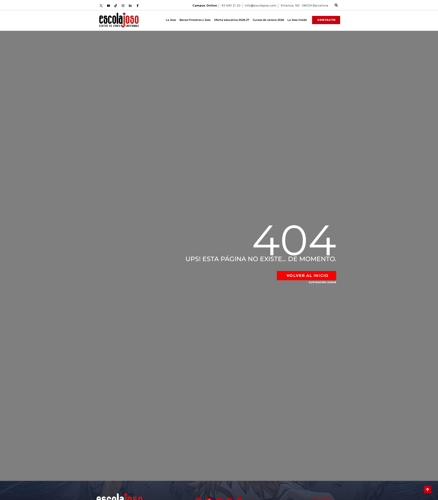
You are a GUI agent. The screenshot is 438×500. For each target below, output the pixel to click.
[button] (336, 5)
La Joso (171, 20)
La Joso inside (297, 20)
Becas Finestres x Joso (195, 20)
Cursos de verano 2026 (268, 20)
